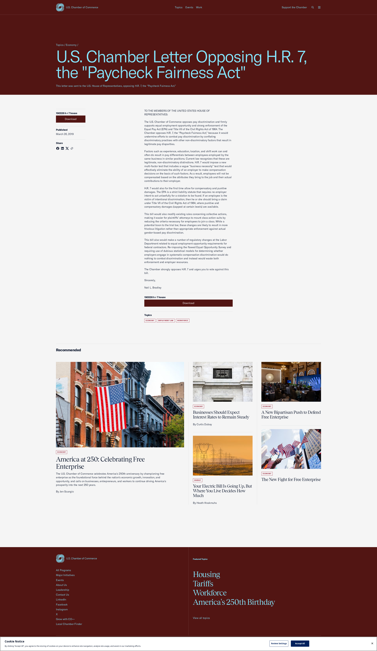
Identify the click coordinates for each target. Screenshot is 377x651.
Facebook (62, 604)
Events (189, 7)
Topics (178, 7)
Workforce (182, 321)
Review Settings (279, 643)
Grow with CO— (65, 619)
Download (71, 119)
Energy (197, 480)
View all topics (201, 618)
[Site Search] (313, 7)
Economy (71, 45)
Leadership (62, 589)
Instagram (62, 609)
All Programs (63, 570)
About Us (61, 585)
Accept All (300, 643)
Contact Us (62, 594)
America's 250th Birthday (234, 602)
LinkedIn (61, 599)
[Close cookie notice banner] (372, 643)
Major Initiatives (65, 575)
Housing (206, 574)
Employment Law (165, 321)
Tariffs (203, 583)
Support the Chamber (294, 7)
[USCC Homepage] (76, 558)
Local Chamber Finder (69, 624)
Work (199, 7)
